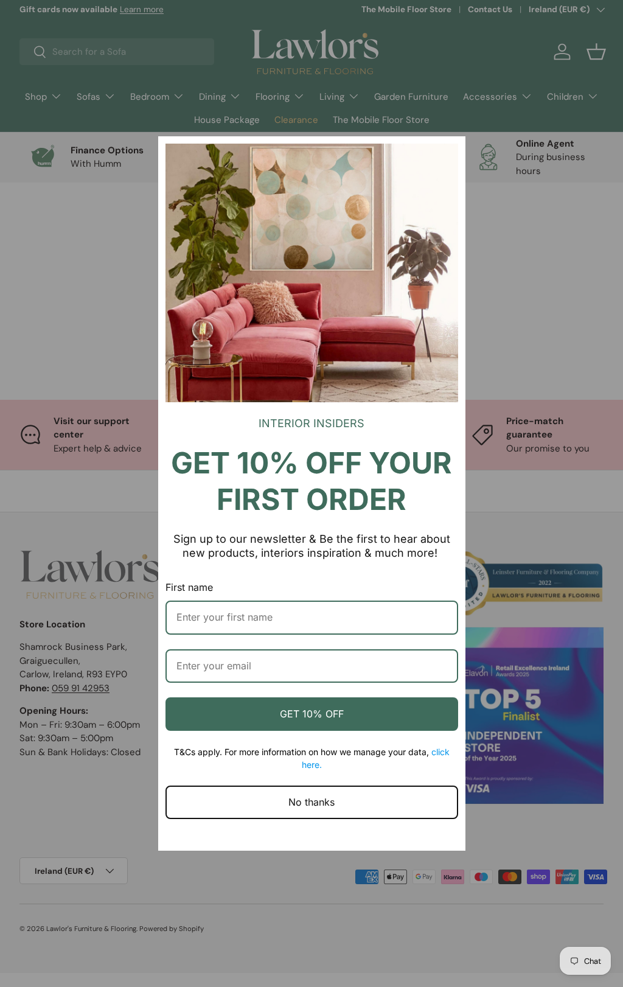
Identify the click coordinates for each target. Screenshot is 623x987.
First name (189, 587)
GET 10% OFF (312, 714)
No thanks (311, 802)
